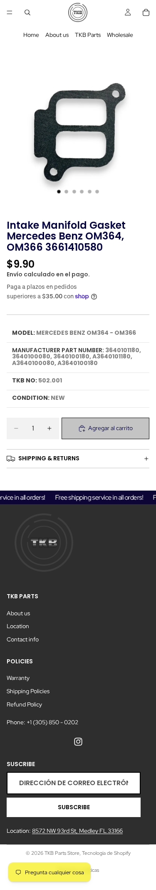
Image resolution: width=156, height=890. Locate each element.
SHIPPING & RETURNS (48, 458)
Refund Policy (24, 704)
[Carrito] (146, 12)
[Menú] (9, 12)
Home (31, 35)
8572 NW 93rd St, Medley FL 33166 (77, 830)
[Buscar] (27, 12)
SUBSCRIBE (74, 807)
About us (57, 35)
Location (18, 626)
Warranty (18, 678)
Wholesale (120, 35)
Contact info (23, 639)
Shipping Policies (28, 691)
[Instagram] (78, 742)
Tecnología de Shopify (106, 853)
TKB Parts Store (62, 853)
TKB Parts (88, 35)
